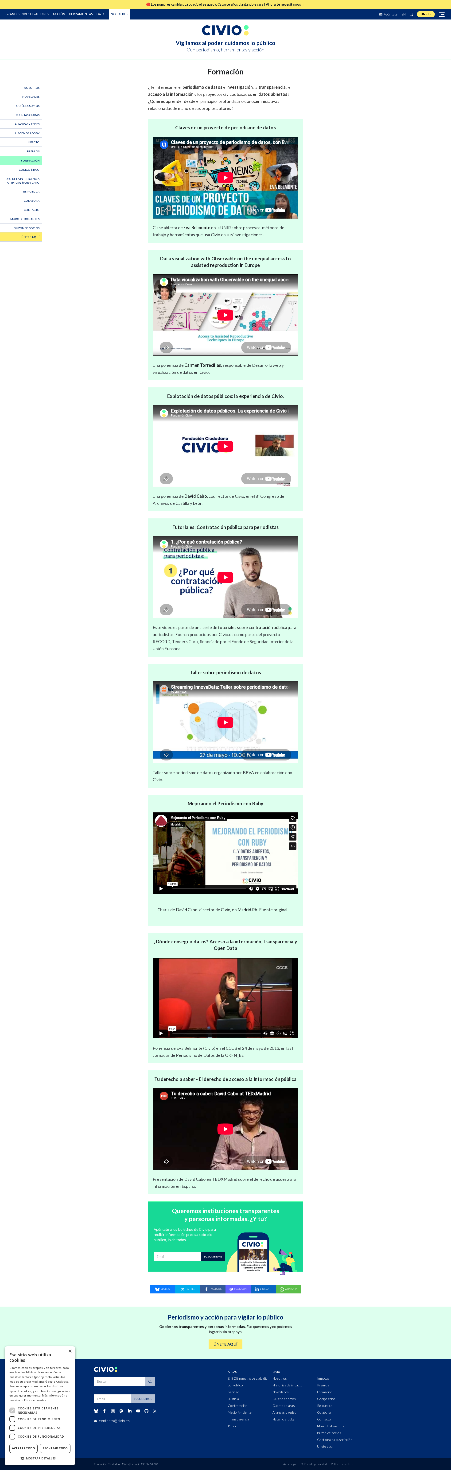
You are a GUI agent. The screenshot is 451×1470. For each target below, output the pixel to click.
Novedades (30, 96)
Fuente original (273, 909)
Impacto (33, 142)
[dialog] (40, 1405)
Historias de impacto (287, 1385)
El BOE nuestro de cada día (248, 1378)
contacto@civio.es (114, 1420)
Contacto (31, 210)
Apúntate (390, 14)
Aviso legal (290, 1464)
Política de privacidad (314, 1464)
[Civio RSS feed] (154, 1411)
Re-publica (31, 191)
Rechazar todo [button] (55, 1448)
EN (403, 14)
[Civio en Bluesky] (96, 1411)
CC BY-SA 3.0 (149, 1464)
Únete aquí (30, 237)
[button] (39, 1458)
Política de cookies (342, 1464)
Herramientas (81, 14)
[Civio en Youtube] (138, 1411)
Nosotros (119, 14)
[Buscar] (411, 14)
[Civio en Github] (146, 1411)
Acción (59, 14)
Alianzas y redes (27, 124)
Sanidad (233, 1392)
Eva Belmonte (196, 227)
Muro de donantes (24, 219)
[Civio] (225, 30)
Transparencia (238, 1419)
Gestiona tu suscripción (334, 1440)
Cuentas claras (27, 115)
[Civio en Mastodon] (121, 1411)
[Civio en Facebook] (104, 1411)
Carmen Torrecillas (202, 365)
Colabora (31, 200)
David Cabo (195, 496)
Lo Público (235, 1385)
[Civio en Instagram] (113, 1411)
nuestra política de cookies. (28, 1400)
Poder (232, 1426)
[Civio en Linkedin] (129, 1411)
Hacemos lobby (27, 133)
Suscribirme (213, 1256)
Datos (102, 14)
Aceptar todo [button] (23, 1448)
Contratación (238, 1406)
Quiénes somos (27, 106)
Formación (30, 160)
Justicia (233, 1399)
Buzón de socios (26, 228)
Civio (225, 909)
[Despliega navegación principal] (442, 14)
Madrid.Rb (247, 909)
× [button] (70, 1351)
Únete (426, 14)
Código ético (29, 169)
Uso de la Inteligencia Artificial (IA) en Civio (22, 180)
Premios (33, 151)
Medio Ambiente (240, 1412)
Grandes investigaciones (27, 14)
